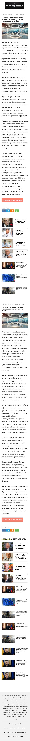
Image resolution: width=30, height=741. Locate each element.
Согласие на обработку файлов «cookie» (15, 728)
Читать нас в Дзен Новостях (12, 200)
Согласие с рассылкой (15, 724)
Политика (10, 14)
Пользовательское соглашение (15, 736)
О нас (15, 719)
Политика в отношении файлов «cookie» (15, 732)
